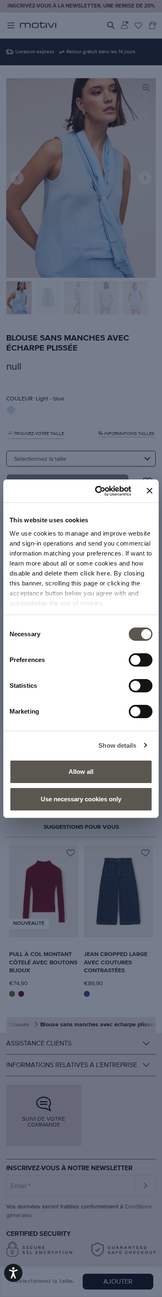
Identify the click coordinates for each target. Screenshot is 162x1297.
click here (95, 573)
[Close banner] (149, 491)
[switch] (140, 660)
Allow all (81, 771)
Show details (117, 745)
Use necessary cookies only (81, 799)
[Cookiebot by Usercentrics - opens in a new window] (98, 491)
